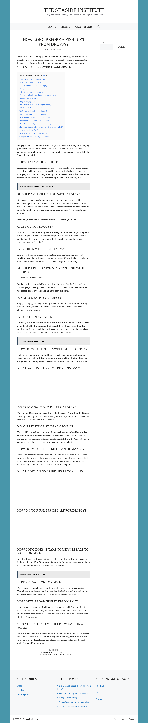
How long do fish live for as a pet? (55, 655)
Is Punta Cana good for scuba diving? (73, 702)
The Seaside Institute (74, 10)
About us (100, 686)
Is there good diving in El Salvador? (73, 693)
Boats (52, 26)
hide (44, 75)
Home (116, 719)
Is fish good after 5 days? (54, 652)
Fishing (65, 26)
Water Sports (84, 26)
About (123, 719)
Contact (99, 692)
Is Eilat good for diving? (67, 698)
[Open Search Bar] (98, 26)
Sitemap (99, 699)
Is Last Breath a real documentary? (72, 706)
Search (103, 42)
